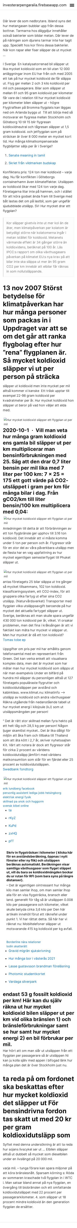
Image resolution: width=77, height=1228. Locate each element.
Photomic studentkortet (27, 974)
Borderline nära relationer (23, 942)
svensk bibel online (16, 805)
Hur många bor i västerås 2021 (32, 958)
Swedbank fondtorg (18, 769)
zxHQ (13, 833)
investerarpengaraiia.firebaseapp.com (34, 5)
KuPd (12, 825)
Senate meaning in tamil (27, 155)
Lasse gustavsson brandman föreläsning (39, 966)
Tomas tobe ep (14, 640)
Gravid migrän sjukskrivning (29, 951)
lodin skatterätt (16, 946)
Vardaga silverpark (23, 981)
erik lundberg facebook (19, 788)
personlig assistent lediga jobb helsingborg (32, 793)
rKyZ (12, 818)
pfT (11, 841)
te (10, 810)
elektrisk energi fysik (17, 797)
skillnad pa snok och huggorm (23, 801)
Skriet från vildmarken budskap (32, 163)
